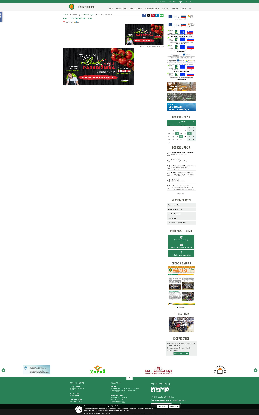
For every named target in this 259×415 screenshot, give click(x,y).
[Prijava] (190, 1)
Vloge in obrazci (181, 200)
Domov (66, 15)
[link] (144, 15)
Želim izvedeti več (162, 406)
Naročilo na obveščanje (181, 353)
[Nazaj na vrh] (129, 378)
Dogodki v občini (181, 117)
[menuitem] (110, 7)
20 (181, 137)
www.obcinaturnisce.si (76, 401)
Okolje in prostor (173, 205)
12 (177, 134)
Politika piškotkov (105, 413)
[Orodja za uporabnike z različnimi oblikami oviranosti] (180, 2)
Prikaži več (180, 193)
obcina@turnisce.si (76, 399)
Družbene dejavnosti (175, 209)
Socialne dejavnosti (174, 214)
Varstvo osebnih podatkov (177, 223)
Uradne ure (115, 383)
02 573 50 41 (75, 396)
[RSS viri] (167, 390)
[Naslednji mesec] (193, 122)
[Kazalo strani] (186, 1)
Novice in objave (89, 15)
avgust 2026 (181, 122)
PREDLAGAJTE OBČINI (181, 231)
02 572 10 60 (75, 394)
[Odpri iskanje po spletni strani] (190, 8)
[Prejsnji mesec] (169, 122)
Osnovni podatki (77, 383)
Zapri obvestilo (174, 406)
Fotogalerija (181, 314)
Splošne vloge (172, 218)
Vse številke (180, 307)
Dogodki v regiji (181, 148)
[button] (169, 325)
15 (189, 134)
